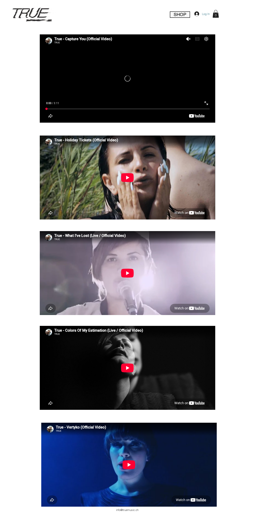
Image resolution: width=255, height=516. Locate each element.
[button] (215, 14)
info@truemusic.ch (127, 510)
